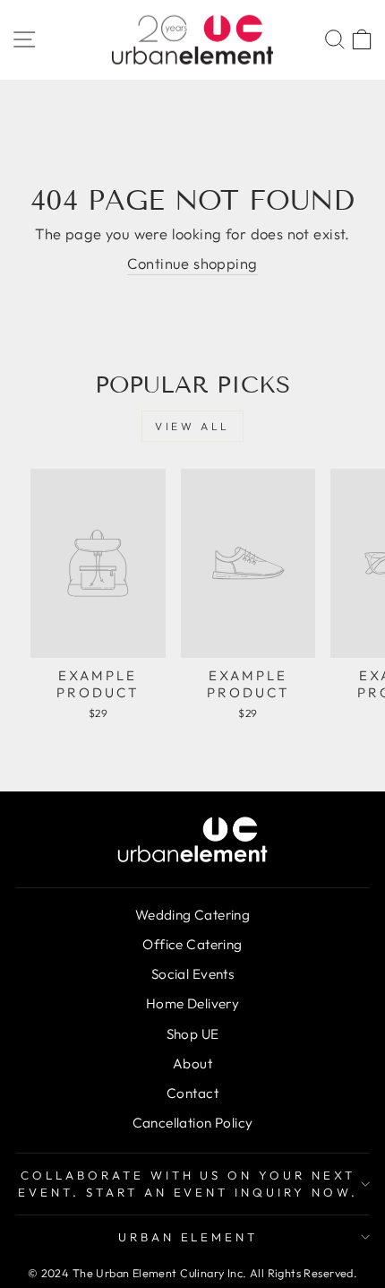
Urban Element (188, 1237)
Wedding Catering (193, 914)
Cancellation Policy (193, 1122)
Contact (192, 1093)
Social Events (192, 973)
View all (192, 426)
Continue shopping (192, 263)
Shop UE (193, 1033)
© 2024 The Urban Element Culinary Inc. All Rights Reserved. (192, 1273)
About (192, 1063)
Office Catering (192, 944)
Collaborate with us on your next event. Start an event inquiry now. (188, 1183)
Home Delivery (192, 1003)
